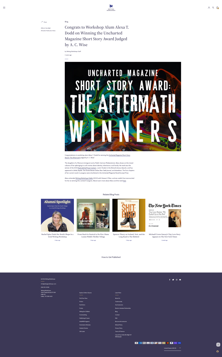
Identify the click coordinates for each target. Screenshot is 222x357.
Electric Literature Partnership (123, 308)
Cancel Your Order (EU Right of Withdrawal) (123, 336)
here (124, 181)
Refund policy (118, 325)
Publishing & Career (84, 318)
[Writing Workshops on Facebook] (170, 280)
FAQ (116, 318)
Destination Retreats (85, 325)
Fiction (81, 301)
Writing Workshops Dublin (84, 178)
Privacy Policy (118, 328)
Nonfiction (82, 305)
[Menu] (4, 8)
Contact (117, 315)
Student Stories (83, 328)
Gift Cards (82, 331)
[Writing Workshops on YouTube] (180, 280)
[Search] (213, 8)
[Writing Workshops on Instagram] (177, 280)
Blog (66, 22)
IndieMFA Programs (84, 321)
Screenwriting (83, 315)
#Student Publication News (48, 30)
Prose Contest (87, 168)
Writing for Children (84, 311)
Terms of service (120, 331)
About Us (117, 298)
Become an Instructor (121, 321)
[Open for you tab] (217, 351)
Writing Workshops (50, 279)
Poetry (81, 308)
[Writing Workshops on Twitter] (173, 280)
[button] (217, 7)
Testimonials (118, 301)
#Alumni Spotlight (46, 28)
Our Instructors (119, 305)
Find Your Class (83, 298)
